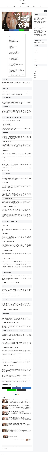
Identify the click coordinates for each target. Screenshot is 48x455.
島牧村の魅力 (11, 36)
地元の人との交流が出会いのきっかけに (15, 72)
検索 (35, 9)
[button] (26, 30)
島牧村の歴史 (11, 42)
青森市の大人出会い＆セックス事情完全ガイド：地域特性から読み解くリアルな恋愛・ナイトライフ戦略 (40, 31)
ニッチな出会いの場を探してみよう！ (15, 75)
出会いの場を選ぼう (12, 60)
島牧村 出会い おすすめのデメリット (14, 53)
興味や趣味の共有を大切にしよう (13, 63)
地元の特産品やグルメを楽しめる (14, 51)
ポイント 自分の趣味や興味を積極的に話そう (16, 64)
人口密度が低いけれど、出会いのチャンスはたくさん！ (16, 70)
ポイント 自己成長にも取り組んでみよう (16, 69)
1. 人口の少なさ (12, 54)
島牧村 (10, 384)
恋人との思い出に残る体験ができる (15, 52)
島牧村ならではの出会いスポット (14, 71)
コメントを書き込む (16, 446)
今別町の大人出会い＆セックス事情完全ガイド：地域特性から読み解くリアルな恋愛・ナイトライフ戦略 (40, 22)
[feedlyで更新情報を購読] (16, 394)
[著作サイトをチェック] (15, 394)
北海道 (7, 384)
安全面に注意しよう (12, 65)
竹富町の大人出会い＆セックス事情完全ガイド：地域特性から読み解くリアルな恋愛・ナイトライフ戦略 (40, 35)
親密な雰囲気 (12, 48)
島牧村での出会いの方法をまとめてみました (15, 41)
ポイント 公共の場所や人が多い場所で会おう (16, 66)
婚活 (2, 384)
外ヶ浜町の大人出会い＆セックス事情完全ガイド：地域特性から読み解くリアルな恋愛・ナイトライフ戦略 (40, 18)
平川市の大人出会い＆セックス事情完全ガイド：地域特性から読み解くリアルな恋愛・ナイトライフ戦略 (40, 27)
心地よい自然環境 (11, 47)
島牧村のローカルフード (13, 46)
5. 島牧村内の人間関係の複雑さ (14, 59)
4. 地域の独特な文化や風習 (13, 58)
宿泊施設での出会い (12, 40)
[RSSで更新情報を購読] (18, 394)
